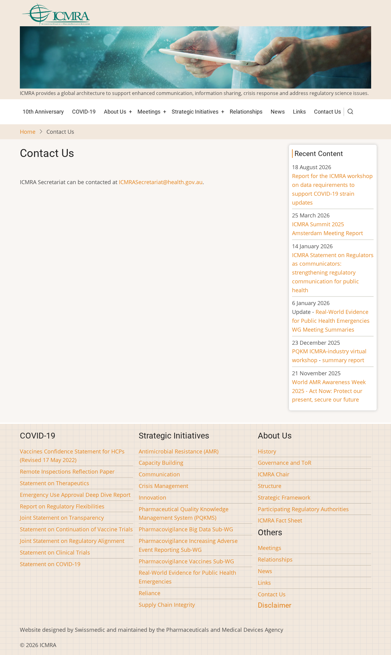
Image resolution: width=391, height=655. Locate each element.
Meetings (148, 111)
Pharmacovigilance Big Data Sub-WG (186, 529)
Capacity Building (161, 462)
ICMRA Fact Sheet (280, 520)
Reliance (149, 593)
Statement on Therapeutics (54, 483)
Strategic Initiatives (195, 111)
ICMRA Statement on (333, 272)
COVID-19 (84, 111)
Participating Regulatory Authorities (303, 509)
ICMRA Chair (273, 474)
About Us (115, 111)
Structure (269, 485)
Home (27, 131)
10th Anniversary (43, 111)
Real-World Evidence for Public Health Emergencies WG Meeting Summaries (331, 320)
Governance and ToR (284, 462)
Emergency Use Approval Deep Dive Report (75, 494)
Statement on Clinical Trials (55, 552)
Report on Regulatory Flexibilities (62, 506)
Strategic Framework (284, 497)
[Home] (56, 13)
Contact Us (327, 111)
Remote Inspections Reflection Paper (67, 471)
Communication (159, 474)
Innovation (152, 497)
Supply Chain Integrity (167, 604)
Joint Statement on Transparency (62, 517)
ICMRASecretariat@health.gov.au (161, 182)
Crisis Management (163, 485)
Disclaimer (274, 605)
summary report (343, 360)
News (278, 111)
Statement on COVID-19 (50, 564)
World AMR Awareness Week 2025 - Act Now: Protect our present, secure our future (329, 390)
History (267, 451)
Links (299, 111)
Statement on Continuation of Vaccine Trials (76, 529)
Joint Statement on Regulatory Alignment (72, 540)
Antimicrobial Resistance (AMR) (178, 451)
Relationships (246, 111)
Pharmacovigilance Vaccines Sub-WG (186, 561)
